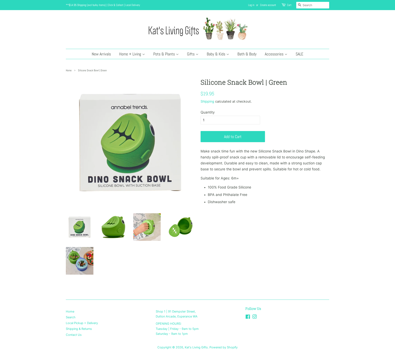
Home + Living (130, 54)
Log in (251, 5)
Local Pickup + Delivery (82, 323)
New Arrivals (101, 54)
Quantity (208, 112)
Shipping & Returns (79, 328)
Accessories (275, 54)
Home (69, 70)
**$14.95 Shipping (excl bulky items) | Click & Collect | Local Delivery (103, 5)
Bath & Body (247, 54)
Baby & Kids (216, 54)
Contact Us (74, 334)
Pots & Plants (164, 54)
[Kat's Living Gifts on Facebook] (247, 317)
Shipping (207, 101)
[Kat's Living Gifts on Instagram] (254, 317)
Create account (268, 5)
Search (71, 317)
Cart (289, 5)
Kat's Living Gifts (196, 347)
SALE (299, 54)
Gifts (191, 54)
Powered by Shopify (223, 347)
